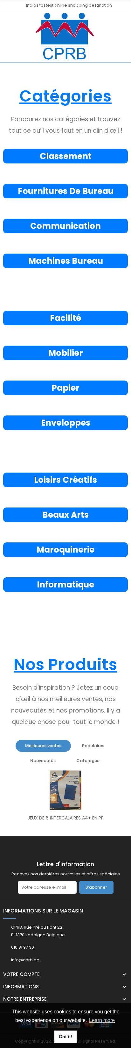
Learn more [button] (102, 1020)
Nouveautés (43, 761)
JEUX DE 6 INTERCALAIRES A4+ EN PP (66, 818)
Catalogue (88, 761)
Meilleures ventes (43, 746)
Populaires (93, 746)
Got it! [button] (65, 1036)
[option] (65, 797)
